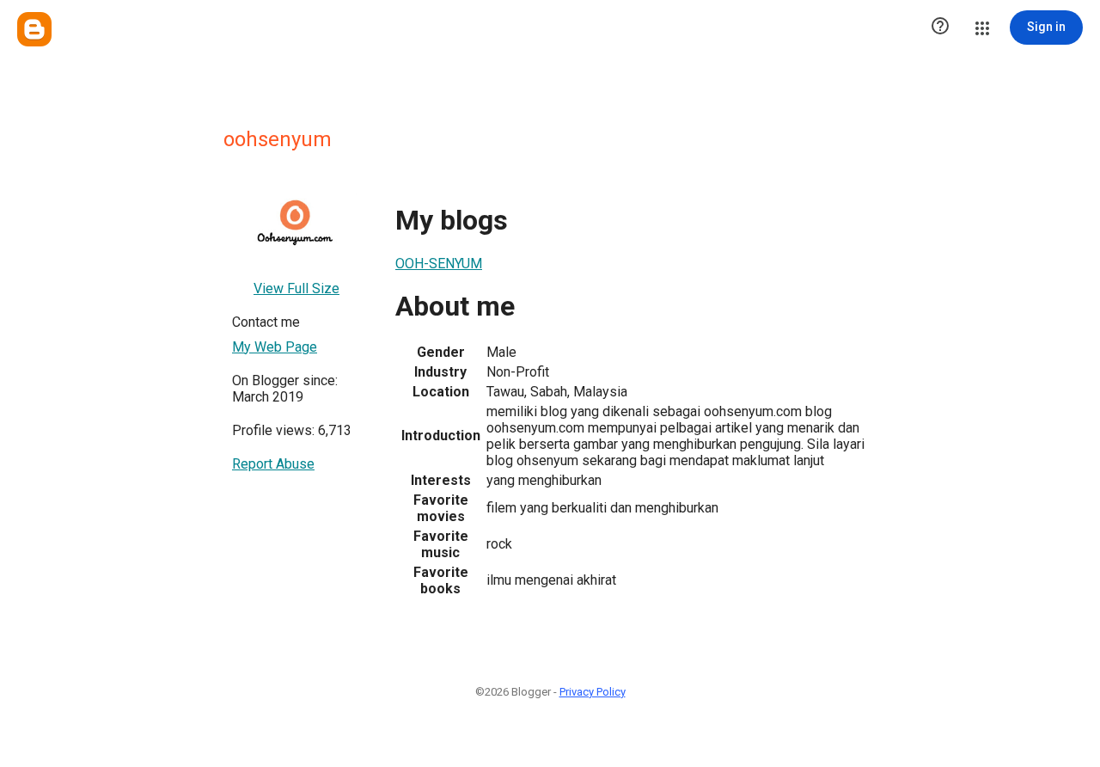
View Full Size (296, 288)
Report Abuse (273, 464)
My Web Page (274, 347)
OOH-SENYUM (438, 263)
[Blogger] (34, 29)
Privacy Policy (592, 691)
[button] (940, 27)
